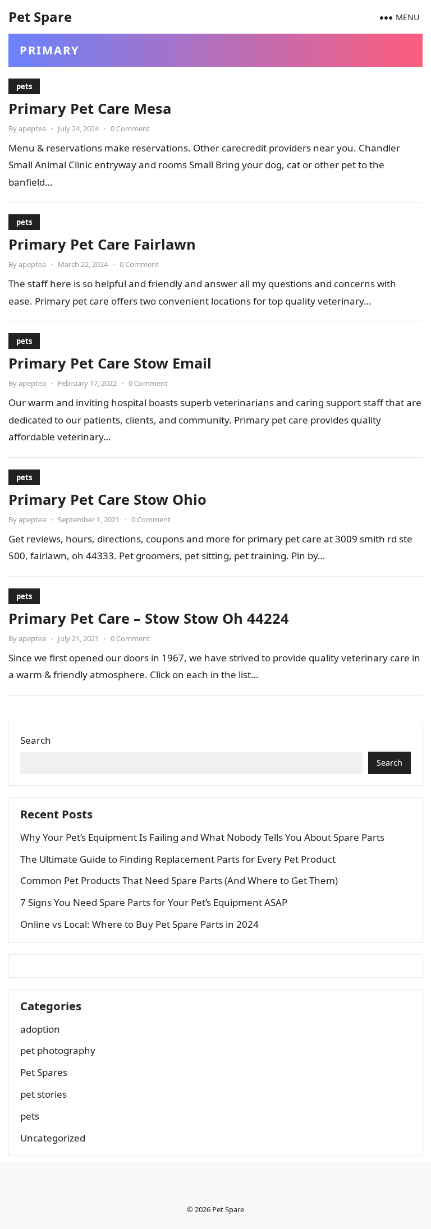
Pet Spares (43, 1072)
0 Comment (130, 128)
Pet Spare (40, 16)
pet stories (43, 1094)
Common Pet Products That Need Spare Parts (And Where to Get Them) (179, 880)
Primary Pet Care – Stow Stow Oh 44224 (148, 618)
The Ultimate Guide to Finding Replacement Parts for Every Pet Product (178, 859)
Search (35, 740)
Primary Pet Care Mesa (89, 108)
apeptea (32, 128)
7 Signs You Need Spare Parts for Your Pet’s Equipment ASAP (153, 902)
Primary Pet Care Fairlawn (102, 244)
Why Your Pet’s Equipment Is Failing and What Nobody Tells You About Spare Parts (202, 837)
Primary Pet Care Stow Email (110, 362)
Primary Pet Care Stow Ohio (107, 499)
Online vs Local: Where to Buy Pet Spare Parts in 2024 (139, 924)
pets (24, 86)
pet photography (57, 1050)
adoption (40, 1029)
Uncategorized (52, 1137)
